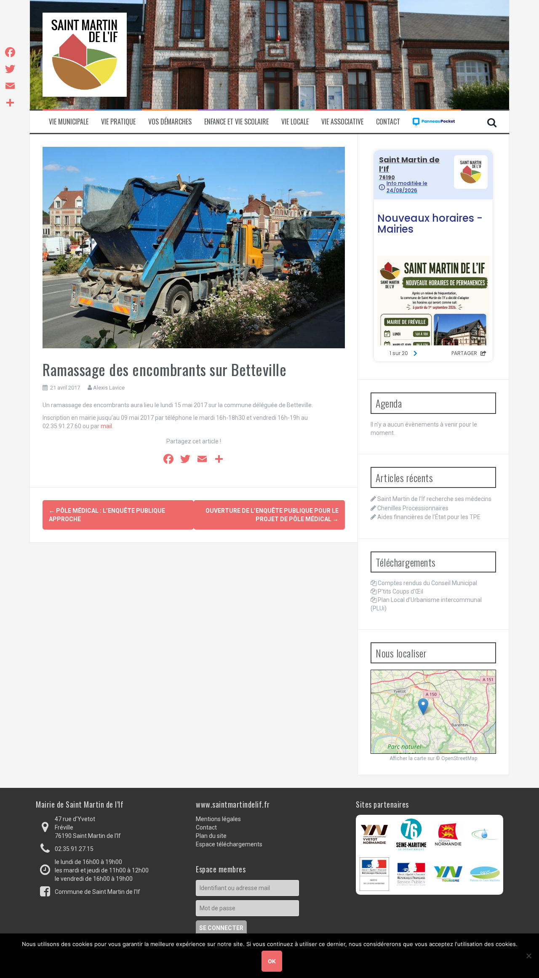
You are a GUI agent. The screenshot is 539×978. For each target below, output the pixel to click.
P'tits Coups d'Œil (400, 591)
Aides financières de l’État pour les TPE (428, 517)
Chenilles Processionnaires (412, 508)
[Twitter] (10, 69)
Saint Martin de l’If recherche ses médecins (434, 499)
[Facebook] (10, 52)
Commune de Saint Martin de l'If (97, 891)
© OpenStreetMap (456, 758)
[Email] (10, 85)
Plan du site (211, 835)
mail (106, 426)
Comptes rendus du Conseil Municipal (427, 583)
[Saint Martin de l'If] (85, 54)
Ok (272, 961)
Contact (388, 122)
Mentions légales (218, 819)
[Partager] (10, 102)
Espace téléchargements (229, 844)
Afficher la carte (408, 758)
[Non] (528, 955)
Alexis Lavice (109, 387)
